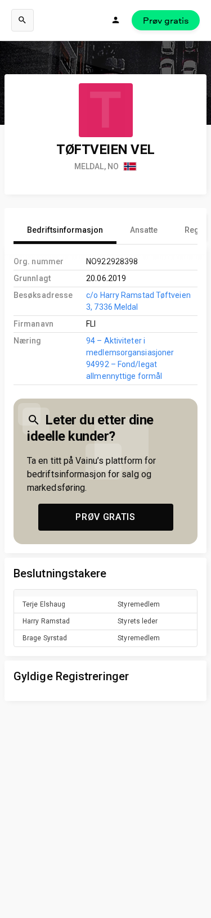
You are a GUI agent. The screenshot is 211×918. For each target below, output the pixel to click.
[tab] (65, 230)
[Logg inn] (116, 20)
